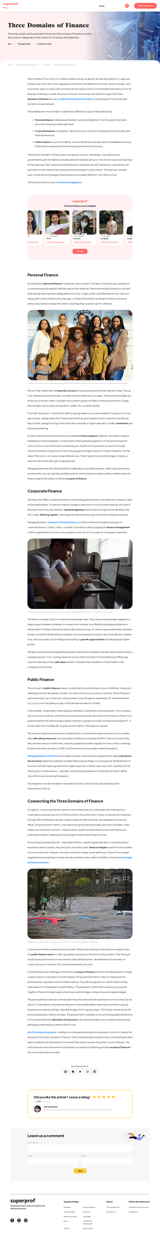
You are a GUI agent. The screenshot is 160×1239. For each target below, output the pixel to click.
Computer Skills (69, 1212)
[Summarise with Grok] (87, 1071)
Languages (87, 1217)
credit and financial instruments (75, 98)
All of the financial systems (42, 1032)
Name (30, 1156)
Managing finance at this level (43, 755)
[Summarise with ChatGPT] (65, 1071)
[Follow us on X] (19, 1220)
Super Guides (88, 1228)
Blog (10, 65)
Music (66, 1221)
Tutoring (67, 1228)
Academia (67, 1207)
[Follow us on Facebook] (12, 1220)
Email (83, 1156)
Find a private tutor (113, 1207)
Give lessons (133, 1212)
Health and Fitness (70, 1217)
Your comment (33, 1143)
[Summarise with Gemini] (80, 1071)
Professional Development (27, 65)
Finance (46, 65)
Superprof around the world (138, 1207)
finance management (70, 182)
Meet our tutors (145, 6)
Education (86, 1212)
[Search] (127, 6)
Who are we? (110, 1212)
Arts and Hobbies (89, 1207)
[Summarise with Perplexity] (94, 1071)
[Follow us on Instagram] (26, 1220)
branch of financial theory (64, 522)
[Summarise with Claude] (73, 1071)
